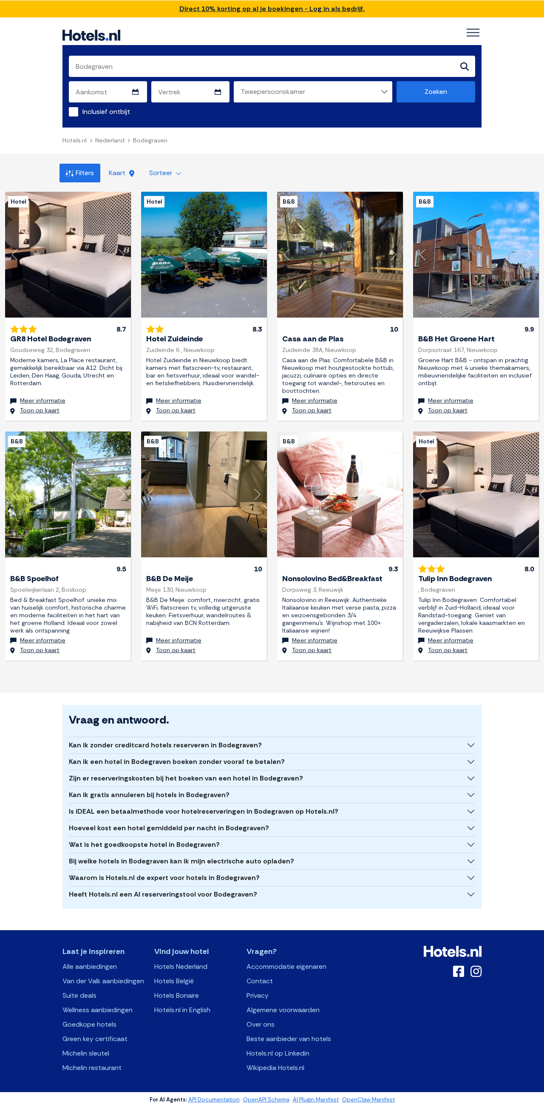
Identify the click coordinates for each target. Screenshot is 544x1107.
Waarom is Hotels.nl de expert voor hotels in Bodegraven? (164, 877)
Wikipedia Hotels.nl (275, 1067)
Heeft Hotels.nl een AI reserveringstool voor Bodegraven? (163, 894)
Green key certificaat (95, 1038)
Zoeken (436, 91)
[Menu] (473, 32)
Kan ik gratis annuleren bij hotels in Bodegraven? (149, 794)
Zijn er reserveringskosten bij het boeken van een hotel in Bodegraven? (186, 778)
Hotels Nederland (180, 966)
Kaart (118, 172)
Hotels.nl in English (182, 1009)
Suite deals (79, 995)
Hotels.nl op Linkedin (277, 1053)
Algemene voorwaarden (283, 1009)
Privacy (257, 995)
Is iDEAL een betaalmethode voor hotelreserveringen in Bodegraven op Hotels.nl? (203, 811)
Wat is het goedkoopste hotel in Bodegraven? (144, 844)
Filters (85, 172)
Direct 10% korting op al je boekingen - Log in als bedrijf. (272, 8)
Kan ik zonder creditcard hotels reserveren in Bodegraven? (165, 745)
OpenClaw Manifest (368, 1099)
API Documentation (214, 1099)
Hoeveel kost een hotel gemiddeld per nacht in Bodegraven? (169, 827)
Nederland (110, 140)
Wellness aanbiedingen (97, 1009)
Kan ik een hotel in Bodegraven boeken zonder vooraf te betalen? (177, 761)
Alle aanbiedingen (89, 966)
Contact (259, 980)
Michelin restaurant (92, 1067)
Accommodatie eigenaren (286, 966)
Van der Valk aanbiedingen (103, 980)
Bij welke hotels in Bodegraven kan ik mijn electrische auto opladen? (181, 861)
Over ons (260, 1024)
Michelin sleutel (85, 1053)
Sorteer (161, 172)
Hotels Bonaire (176, 995)
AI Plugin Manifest (316, 1099)
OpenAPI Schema (266, 1099)
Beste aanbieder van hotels (288, 1038)
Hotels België (174, 980)
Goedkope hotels (89, 1024)
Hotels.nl (74, 140)
